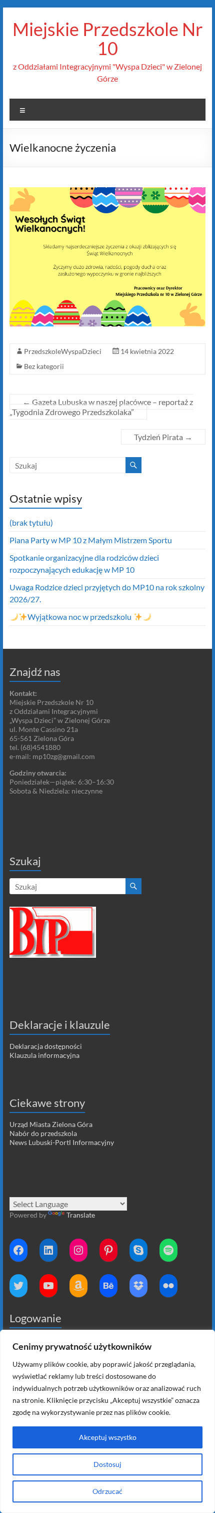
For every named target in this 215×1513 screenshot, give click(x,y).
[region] (107, 1421)
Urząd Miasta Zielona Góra (51, 1124)
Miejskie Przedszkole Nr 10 (107, 38)
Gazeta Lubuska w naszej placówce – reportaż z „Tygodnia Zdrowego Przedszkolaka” (101, 407)
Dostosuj (108, 1464)
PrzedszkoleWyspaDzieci (63, 351)
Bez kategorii (44, 366)
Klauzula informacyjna (45, 1055)
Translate (80, 1215)
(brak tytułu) (31, 522)
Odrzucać (107, 1491)
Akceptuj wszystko (107, 1437)
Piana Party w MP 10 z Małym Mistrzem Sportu (91, 540)
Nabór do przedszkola (43, 1133)
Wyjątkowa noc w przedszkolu (80, 616)
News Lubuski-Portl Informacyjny (62, 1142)
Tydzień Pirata (163, 437)
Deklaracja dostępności (46, 1046)
